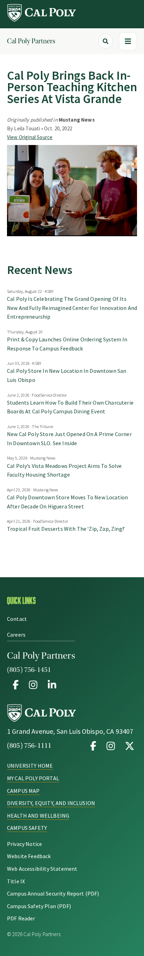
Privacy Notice (24, 843)
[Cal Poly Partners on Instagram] (33, 684)
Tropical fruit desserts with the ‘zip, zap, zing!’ (66, 528)
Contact (17, 618)
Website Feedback (29, 856)
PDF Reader (21, 918)
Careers (16, 634)
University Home (30, 765)
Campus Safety (27, 827)
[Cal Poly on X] (128, 745)
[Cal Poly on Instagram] (111, 745)
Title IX (16, 881)
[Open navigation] (128, 41)
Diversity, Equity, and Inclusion (51, 802)
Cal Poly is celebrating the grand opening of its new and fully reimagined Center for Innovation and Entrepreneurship (72, 307)
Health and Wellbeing (38, 815)
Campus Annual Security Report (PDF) (53, 893)
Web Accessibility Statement (42, 868)
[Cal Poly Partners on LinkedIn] (50, 684)
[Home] (42, 19)
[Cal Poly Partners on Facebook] (15, 684)
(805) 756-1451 (29, 669)
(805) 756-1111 (29, 745)
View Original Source (29, 137)
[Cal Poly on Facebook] (93, 745)
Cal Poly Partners (31, 41)
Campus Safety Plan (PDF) (39, 906)
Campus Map (23, 790)
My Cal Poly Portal (33, 778)
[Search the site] (105, 41)
